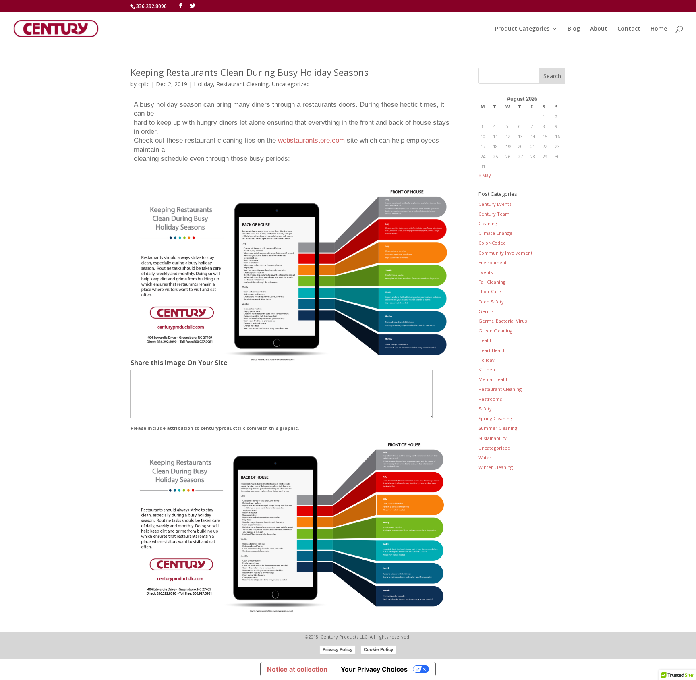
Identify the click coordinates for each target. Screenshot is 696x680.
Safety (485, 409)
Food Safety (491, 302)
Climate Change (495, 233)
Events (485, 272)
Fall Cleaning (491, 282)
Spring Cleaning (495, 418)
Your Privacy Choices (374, 669)
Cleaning (487, 223)
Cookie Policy (378, 649)
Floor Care (489, 291)
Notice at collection (297, 669)
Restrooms (490, 399)
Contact (628, 29)
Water (484, 457)
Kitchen (486, 370)
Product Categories (522, 29)
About (598, 29)
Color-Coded (492, 243)
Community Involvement (505, 253)
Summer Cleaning (497, 428)
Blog (574, 29)
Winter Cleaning (495, 467)
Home (658, 29)
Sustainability (492, 438)
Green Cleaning (495, 331)
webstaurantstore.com (311, 140)
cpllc (143, 84)
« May (484, 175)
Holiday (203, 84)
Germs (485, 311)
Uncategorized (291, 84)
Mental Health (493, 379)
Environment (492, 262)
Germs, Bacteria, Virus (502, 321)
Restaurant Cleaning (242, 84)
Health (485, 340)
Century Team (494, 214)
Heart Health (492, 350)
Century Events (494, 204)
